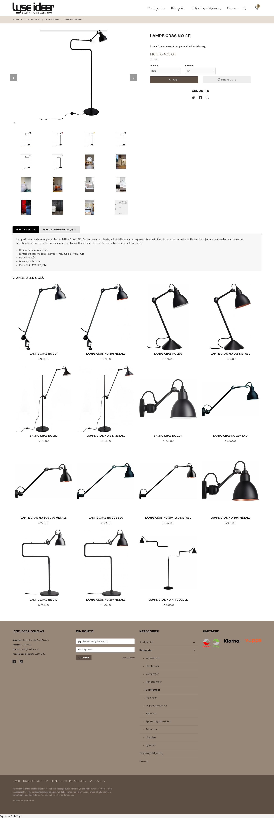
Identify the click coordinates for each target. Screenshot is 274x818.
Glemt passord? (128, 657)
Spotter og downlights (158, 721)
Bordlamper (152, 666)
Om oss (143, 761)
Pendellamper (154, 681)
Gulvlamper (152, 674)
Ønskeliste (228, 79)
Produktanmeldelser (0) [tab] (58, 230)
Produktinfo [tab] (24, 230)
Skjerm (154, 65)
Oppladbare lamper (156, 705)
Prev (13, 77)
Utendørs (151, 737)
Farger (189, 65)
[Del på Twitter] (193, 98)
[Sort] (74, 75)
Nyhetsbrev (97, 781)
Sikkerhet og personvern (68, 781)
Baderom (151, 713)
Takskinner (152, 729)
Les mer (41, 795)
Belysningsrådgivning (151, 753)
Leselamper (153, 689)
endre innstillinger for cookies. (61, 795)
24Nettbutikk (28, 800)
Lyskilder (151, 745)
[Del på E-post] (207, 98)
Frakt (16, 781)
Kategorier (145, 650)
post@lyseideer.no (30, 649)
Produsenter (146, 642)
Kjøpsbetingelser (35, 781)
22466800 (26, 644)
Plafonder (151, 697)
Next (133, 77)
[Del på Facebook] (200, 98)
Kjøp (176, 79)
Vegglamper (153, 658)
